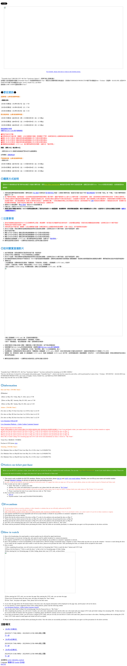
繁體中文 (11, 662)
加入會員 (36, 193)
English (17, 662)
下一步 (7, 635)
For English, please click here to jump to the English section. (63, 71)
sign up (59, 478)
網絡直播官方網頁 (6, 128)
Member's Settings (16, 480)
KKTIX (3, 664)
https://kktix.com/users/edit (52, 184)
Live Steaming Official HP (9, 421)
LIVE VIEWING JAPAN (16, 660)
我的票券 (53, 238)
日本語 (22, 662)
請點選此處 (11, 155)
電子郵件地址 (49, 193)
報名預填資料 (91, 193)
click (16, 443)
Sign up (11, 494)
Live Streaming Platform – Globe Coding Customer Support (22, 607)
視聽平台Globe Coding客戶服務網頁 (12, 130)
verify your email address (72, 478)
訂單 (92, 201)
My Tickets (64, 487)
